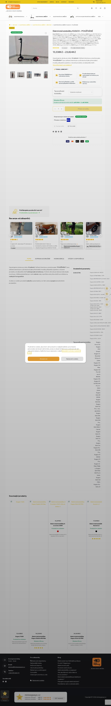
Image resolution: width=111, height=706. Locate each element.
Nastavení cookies (72, 359)
